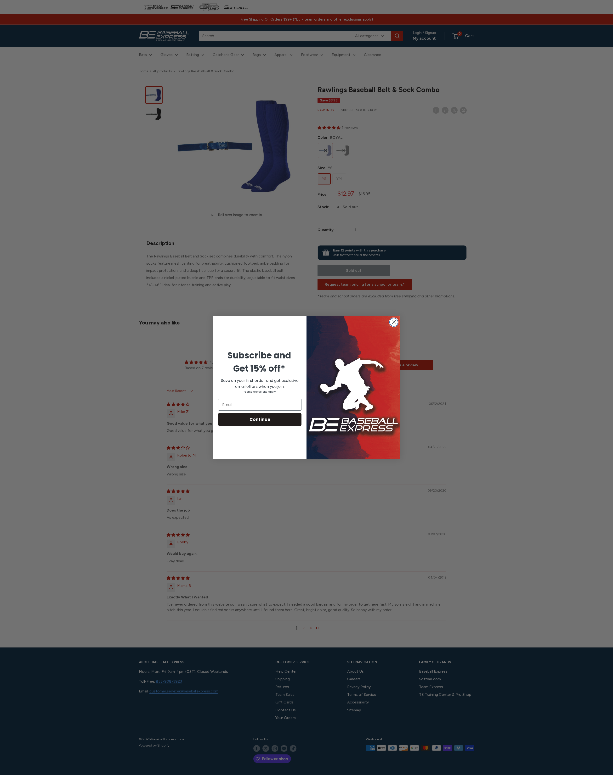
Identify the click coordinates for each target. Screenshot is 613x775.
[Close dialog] (394, 322)
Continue (260, 419)
